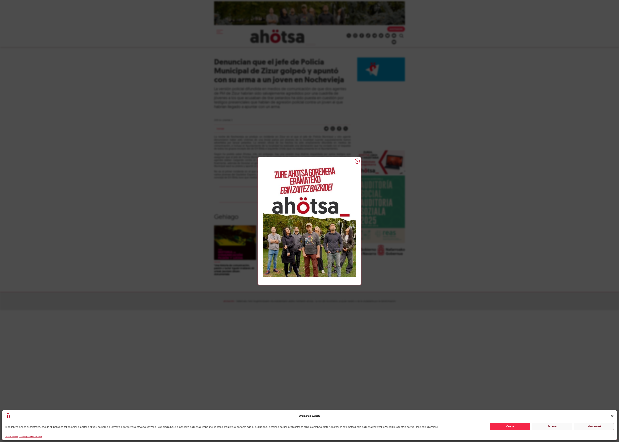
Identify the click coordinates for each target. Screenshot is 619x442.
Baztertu (552, 426)
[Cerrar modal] (357, 161)
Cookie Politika (11, 436)
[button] (612, 416)
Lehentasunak (594, 426)
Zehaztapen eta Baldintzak (30, 436)
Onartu (510, 426)
